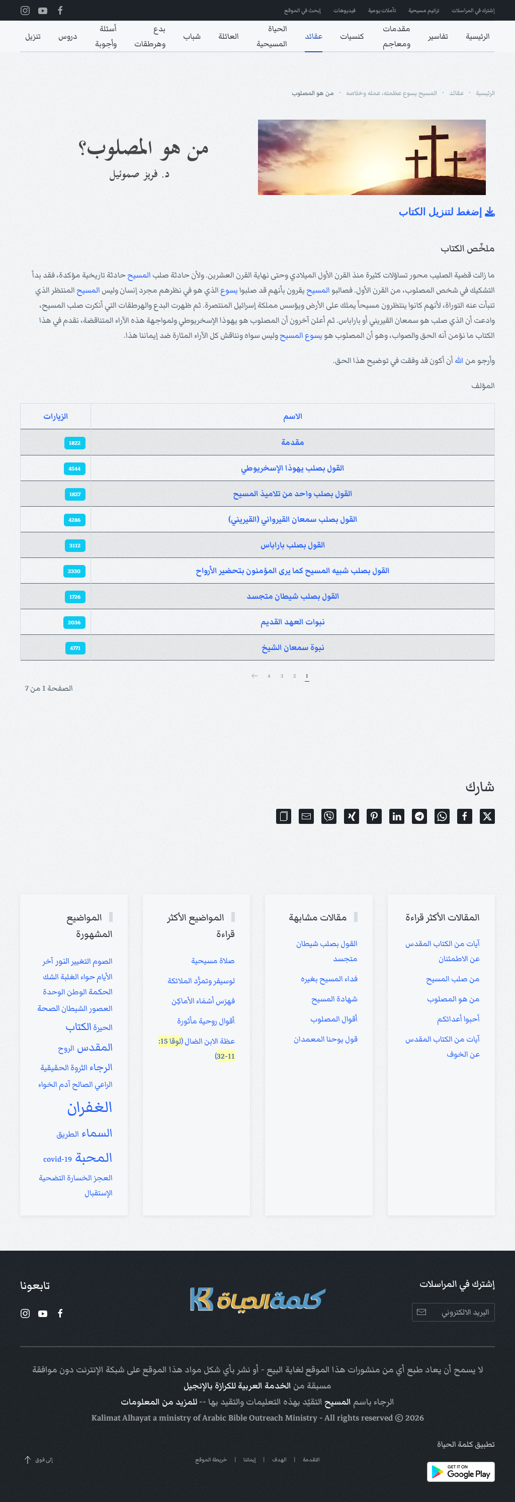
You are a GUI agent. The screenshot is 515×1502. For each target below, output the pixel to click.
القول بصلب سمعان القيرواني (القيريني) (293, 519)
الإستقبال (98, 1193)
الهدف (279, 1459)
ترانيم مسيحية (423, 10)
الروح (66, 1048)
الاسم (293, 416)
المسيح (139, 275)
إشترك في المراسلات (473, 10)
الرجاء (100, 1067)
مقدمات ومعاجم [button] (396, 36)
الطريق (67, 1134)
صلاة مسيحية (213, 961)
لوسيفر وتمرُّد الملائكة (201, 981)
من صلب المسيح (453, 979)
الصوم (102, 961)
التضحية (52, 1178)
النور (61, 961)
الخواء (47, 1084)
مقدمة (292, 442)
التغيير (80, 961)
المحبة (92, 1157)
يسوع (229, 290)
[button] (283, 816)
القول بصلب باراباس (293, 545)
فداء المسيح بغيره (329, 979)
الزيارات (55, 416)
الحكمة (100, 992)
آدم (63, 1084)
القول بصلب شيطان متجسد (292, 596)
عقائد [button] (313, 36)
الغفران (90, 1107)
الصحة (48, 1008)
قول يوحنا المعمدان (326, 1039)
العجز (102, 1178)
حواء (87, 977)
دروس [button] (67, 36)
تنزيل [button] (33, 36)
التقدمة (311, 1459)
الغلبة (69, 977)
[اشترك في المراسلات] (421, 1312)
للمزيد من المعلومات (159, 1402)
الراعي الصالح (91, 1084)
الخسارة (78, 1178)
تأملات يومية (382, 10)
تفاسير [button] (438, 36)
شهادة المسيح (334, 999)
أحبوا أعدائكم (458, 1019)
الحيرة (102, 1027)
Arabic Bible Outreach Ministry (259, 1418)
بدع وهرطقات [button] (149, 36)
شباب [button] (192, 36)
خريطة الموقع (211, 1459)
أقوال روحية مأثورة (206, 1021)
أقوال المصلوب (334, 1019)
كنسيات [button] (352, 36)
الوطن (76, 992)
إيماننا (249, 1459)
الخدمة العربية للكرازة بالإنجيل (237, 1385)
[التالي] (254, 676)
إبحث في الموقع (302, 10)
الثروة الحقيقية (64, 1068)
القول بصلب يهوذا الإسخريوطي (293, 468)
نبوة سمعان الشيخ (293, 647)
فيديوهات (344, 10)
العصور (100, 1008)
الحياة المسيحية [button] (271, 36)
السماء (96, 1133)
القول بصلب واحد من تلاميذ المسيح (293, 494)
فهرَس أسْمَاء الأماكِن (203, 1001)
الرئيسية (478, 36)
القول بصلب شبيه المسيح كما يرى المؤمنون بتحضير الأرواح (293, 571)
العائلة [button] (228, 36)
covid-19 (57, 1159)
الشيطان (74, 1008)
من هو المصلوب (453, 999)
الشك (51, 977)
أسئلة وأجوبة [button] (106, 36)
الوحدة (54, 992)
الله (459, 360)
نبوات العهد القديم (293, 622)
